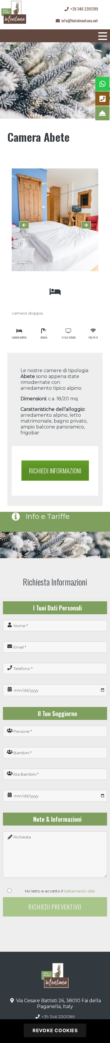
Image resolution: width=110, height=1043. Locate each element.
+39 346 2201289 (57, 1016)
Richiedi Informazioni (55, 470)
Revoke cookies (55, 1030)
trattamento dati (79, 891)
